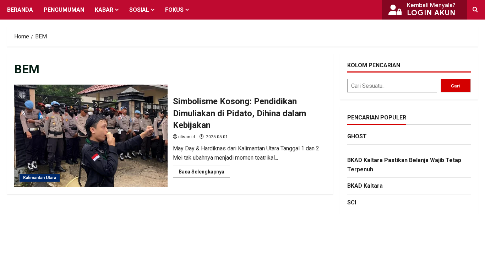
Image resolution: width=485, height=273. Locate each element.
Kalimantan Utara (39, 177)
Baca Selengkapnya (204, 173)
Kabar (104, 9)
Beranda (20, 9)
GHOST (357, 136)
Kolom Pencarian (373, 65)
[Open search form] (475, 9)
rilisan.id (186, 136)
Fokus (174, 9)
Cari (456, 86)
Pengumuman (64, 9)
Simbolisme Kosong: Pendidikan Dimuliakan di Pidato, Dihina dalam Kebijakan (91, 136)
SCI (351, 202)
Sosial (139, 9)
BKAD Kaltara (365, 185)
